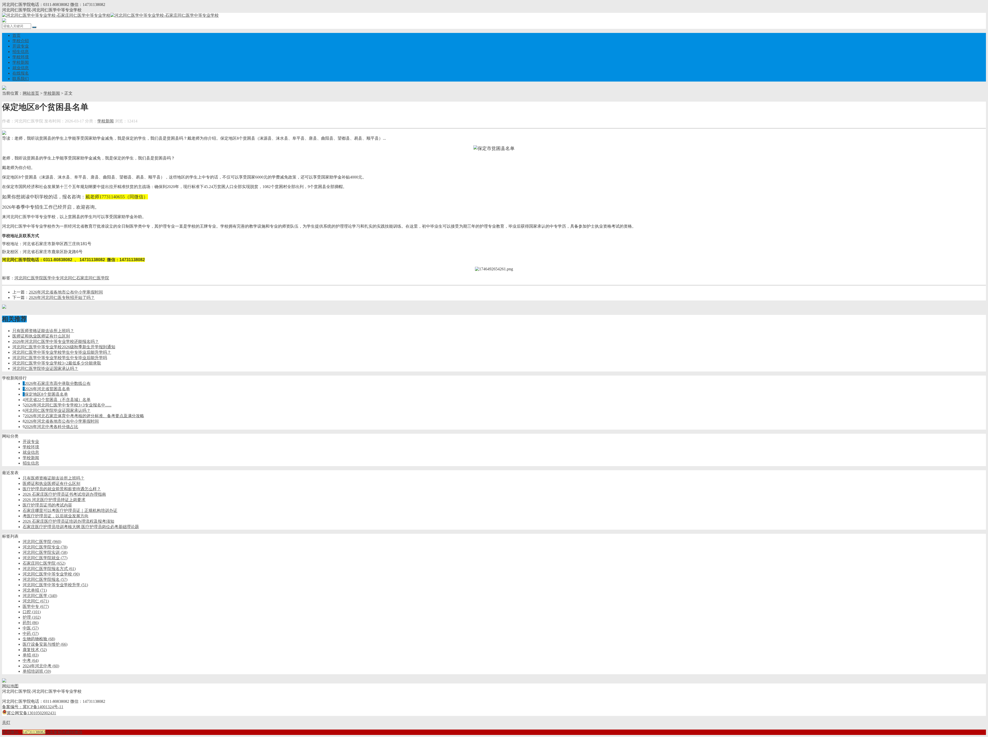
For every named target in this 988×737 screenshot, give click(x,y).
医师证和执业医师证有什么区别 (41, 336)
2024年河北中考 (41, 666)
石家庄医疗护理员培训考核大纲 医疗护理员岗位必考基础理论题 (81, 527)
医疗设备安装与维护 (45, 644)
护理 (32, 617)
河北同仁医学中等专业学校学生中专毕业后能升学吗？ (61, 352)
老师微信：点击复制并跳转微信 (42, 732)
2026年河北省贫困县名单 (47, 389)
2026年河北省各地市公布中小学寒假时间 (66, 292)
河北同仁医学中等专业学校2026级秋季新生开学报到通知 (63, 347)
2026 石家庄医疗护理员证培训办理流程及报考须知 (68, 521)
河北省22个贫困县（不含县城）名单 (58, 399)
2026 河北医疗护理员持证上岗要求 (54, 500)
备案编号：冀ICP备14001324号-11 (32, 707)
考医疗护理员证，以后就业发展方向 (56, 516)
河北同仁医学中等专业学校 (51, 574)
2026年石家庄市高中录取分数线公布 (58, 383)
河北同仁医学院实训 (45, 552)
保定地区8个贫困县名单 (46, 394)
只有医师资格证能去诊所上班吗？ (43, 330)
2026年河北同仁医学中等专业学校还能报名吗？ (55, 341)
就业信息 (20, 68)
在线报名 (20, 73)
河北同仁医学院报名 (45, 579)
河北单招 (35, 590)
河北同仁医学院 (28, 278)
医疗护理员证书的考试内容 (47, 505)
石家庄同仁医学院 (92, 278)
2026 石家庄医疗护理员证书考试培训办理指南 (64, 494)
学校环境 (20, 57)
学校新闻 (20, 62)
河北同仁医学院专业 (45, 547)
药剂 (31, 622)
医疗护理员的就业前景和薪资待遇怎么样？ (62, 489)
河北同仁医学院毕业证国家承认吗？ (45, 368)
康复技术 (35, 649)
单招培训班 (37, 671)
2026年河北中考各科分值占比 (51, 426)
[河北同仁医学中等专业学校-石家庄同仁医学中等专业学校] (110, 15)
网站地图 (10, 686)
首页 (16, 35)
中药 (31, 633)
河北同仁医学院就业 (45, 558)
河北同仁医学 (40, 595)
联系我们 (20, 78)
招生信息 (20, 51)
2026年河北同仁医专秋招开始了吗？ (62, 297)
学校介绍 (20, 41)
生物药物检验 (39, 639)
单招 (31, 655)
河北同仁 (68, 278)
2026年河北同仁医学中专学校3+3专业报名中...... (68, 405)
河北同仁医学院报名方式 (49, 568)
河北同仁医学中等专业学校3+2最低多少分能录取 (56, 363)
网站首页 (31, 93)
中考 (31, 660)
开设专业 (20, 46)
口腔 (32, 612)
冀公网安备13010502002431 (31, 713)
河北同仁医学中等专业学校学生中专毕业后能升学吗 (59, 358)
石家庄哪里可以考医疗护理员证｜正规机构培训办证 (70, 510)
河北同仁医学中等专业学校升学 (55, 585)
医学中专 (51, 278)
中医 (31, 628)
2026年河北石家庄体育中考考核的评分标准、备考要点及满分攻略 (84, 416)
